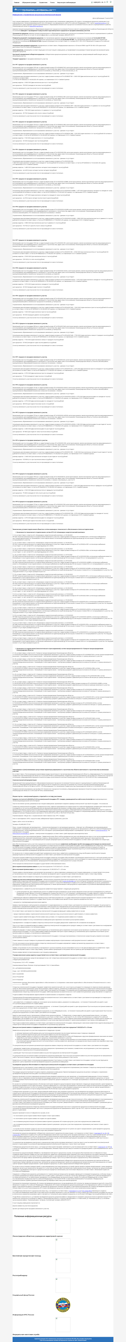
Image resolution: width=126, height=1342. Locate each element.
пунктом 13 (101, 1147)
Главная (16, 2)
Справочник (43, 2)
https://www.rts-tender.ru (21, 833)
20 (105, 1133)
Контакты (53, 10)
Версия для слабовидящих (66, 2)
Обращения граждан (29, 2)
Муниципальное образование (24, 10)
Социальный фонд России (23, 1295)
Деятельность (42, 10)
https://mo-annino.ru (36, 26)
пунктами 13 (98, 1133)
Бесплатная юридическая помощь (27, 1256)
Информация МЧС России (23, 1315)
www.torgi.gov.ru (100, 23)
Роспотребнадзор (20, 1275)
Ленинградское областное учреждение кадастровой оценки (38, 1236)
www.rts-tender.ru (69, 881)
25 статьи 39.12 (87, 1191)
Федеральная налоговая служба (26, 1334)
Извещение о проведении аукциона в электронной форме (37, 15)
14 (103, 1133)
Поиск (52, 2)
